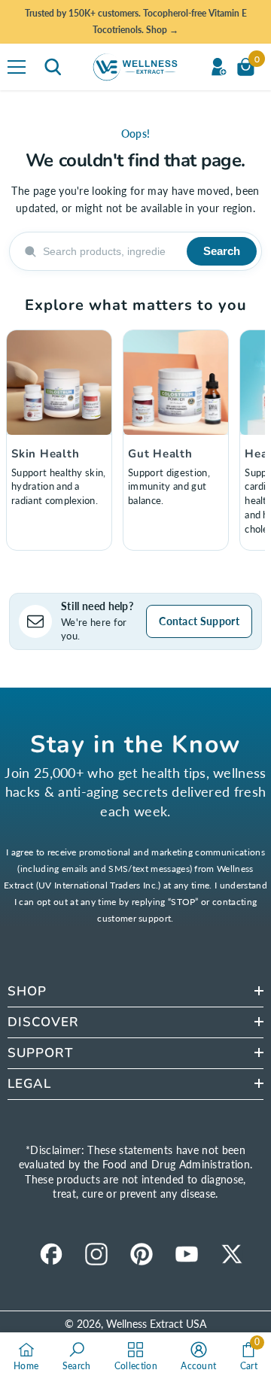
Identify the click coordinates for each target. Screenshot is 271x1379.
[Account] (218, 66)
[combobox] (110, 251)
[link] (77, 1355)
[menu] (17, 67)
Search (221, 251)
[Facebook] (51, 1254)
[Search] (52, 66)
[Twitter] (232, 1254)
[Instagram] (96, 1254)
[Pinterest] (141, 1254)
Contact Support (199, 621)
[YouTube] (186, 1254)
